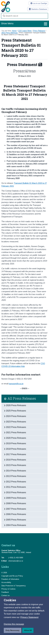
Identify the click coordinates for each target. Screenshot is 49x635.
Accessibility (6, 582)
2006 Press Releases (16, 514)
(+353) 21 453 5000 (15, 558)
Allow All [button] (28, 630)
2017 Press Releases (16, 454)
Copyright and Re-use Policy (12, 576)
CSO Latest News (25, 31)
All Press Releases (22, 399)
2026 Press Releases (16, 405)
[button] (29, 617)
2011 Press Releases (16, 487)
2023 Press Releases (16, 422)
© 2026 (4, 573)
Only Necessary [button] (12, 630)
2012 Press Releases (16, 482)
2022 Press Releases (16, 427)
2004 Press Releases (16, 525)
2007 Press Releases (16, 509)
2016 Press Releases (16, 460)
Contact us (5, 595)
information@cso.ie (15, 561)
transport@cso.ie (16, 383)
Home (14, 31)
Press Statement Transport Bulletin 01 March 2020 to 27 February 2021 (23, 34)
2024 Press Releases (16, 416)
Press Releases (39, 31)
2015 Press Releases (16, 465)
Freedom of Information (10, 579)
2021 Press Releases (9, 33)
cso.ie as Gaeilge (39, 3)
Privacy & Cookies (8, 589)
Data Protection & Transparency (13, 586)
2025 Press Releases (16, 411)
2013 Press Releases (16, 476)
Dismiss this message (14, 624)
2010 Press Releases (16, 492)
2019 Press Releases (16, 443)
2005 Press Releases (16, 520)
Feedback (5, 592)
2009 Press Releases (16, 498)
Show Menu (7, 23)
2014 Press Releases (16, 471)
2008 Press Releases (16, 503)
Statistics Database (39, 9)
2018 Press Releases (16, 449)
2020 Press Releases (16, 438)
